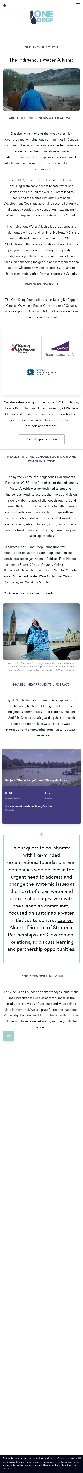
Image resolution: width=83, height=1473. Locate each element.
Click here (10, 593)
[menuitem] (41, 17)
